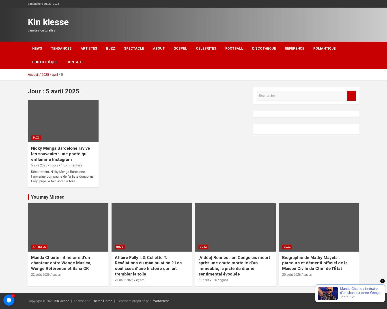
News (37, 48)
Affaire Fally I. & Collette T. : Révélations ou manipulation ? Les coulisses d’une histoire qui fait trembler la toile (148, 266)
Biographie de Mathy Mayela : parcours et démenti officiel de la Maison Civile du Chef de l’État (315, 263)
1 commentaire (72, 165)
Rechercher (351, 96)
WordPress (161, 301)
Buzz (110, 48)
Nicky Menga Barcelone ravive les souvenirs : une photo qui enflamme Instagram (60, 154)
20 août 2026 (291, 274)
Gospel (180, 48)
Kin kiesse (48, 22)
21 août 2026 (124, 280)
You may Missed (47, 197)
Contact (75, 62)
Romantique (324, 48)
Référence (294, 48)
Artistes (89, 48)
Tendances (61, 48)
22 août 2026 (40, 274)
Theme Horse (102, 301)
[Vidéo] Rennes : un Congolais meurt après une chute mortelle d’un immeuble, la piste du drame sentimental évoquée (234, 266)
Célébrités (206, 48)
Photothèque (45, 62)
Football (234, 48)
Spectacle (134, 48)
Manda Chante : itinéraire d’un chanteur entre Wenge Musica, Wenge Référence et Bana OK (61, 263)
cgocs (54, 165)
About (159, 48)
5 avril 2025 (39, 165)
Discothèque (264, 48)
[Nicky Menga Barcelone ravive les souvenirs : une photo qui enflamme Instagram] (63, 121)
